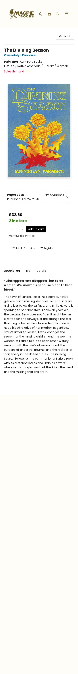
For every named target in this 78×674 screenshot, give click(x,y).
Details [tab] (41, 271)
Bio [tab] (28, 271)
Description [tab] (12, 271)
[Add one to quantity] (22, 229)
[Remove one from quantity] (11, 229)
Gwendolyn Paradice (20, 55)
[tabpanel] (39, 332)
